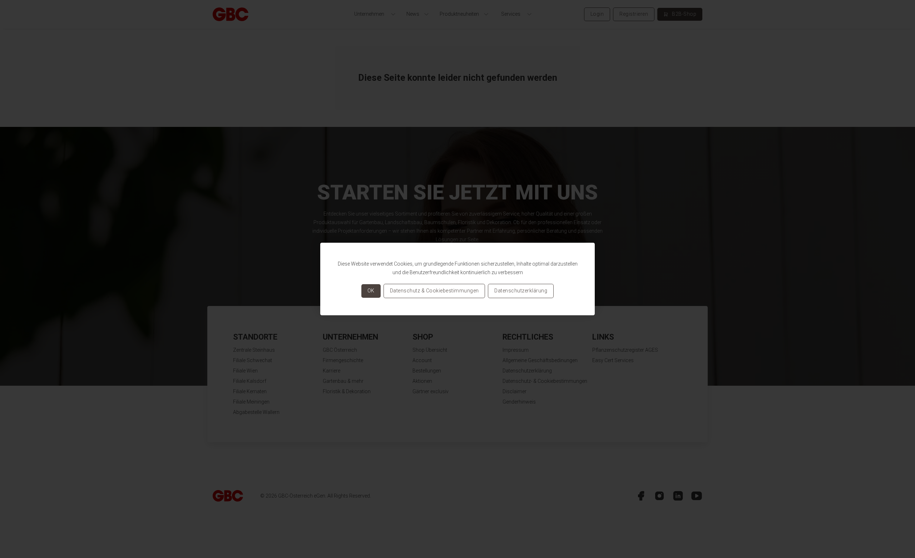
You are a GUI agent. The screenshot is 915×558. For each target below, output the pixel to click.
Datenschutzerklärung (520, 290)
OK (371, 290)
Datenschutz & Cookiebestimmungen (434, 290)
